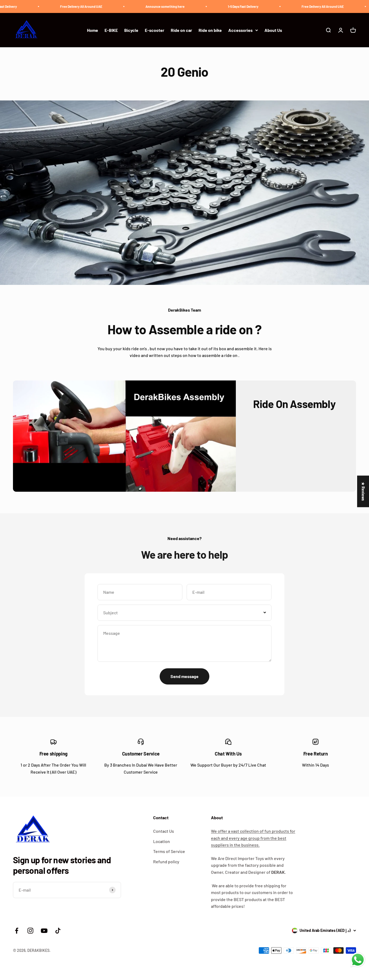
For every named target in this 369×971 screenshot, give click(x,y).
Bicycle (131, 30)
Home (92, 30)
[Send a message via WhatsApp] (357, 959)
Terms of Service (169, 851)
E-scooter (154, 30)
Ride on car (181, 30)
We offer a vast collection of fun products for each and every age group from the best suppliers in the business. (253, 837)
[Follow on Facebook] (16, 930)
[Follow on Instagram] (30, 930)
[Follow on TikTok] (58, 930)
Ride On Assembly (294, 403)
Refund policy (166, 861)
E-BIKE (111, 30)
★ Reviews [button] (363, 491)
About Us (273, 30)
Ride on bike (210, 30)
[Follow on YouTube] (44, 930)
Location (161, 841)
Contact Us (163, 831)
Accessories (240, 30)
